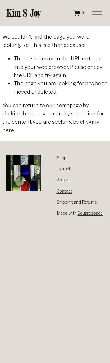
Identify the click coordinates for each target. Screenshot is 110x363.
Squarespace (90, 213)
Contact (64, 191)
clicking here (18, 113)
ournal (64, 168)
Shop (62, 157)
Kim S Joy (23, 12)
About (63, 179)
